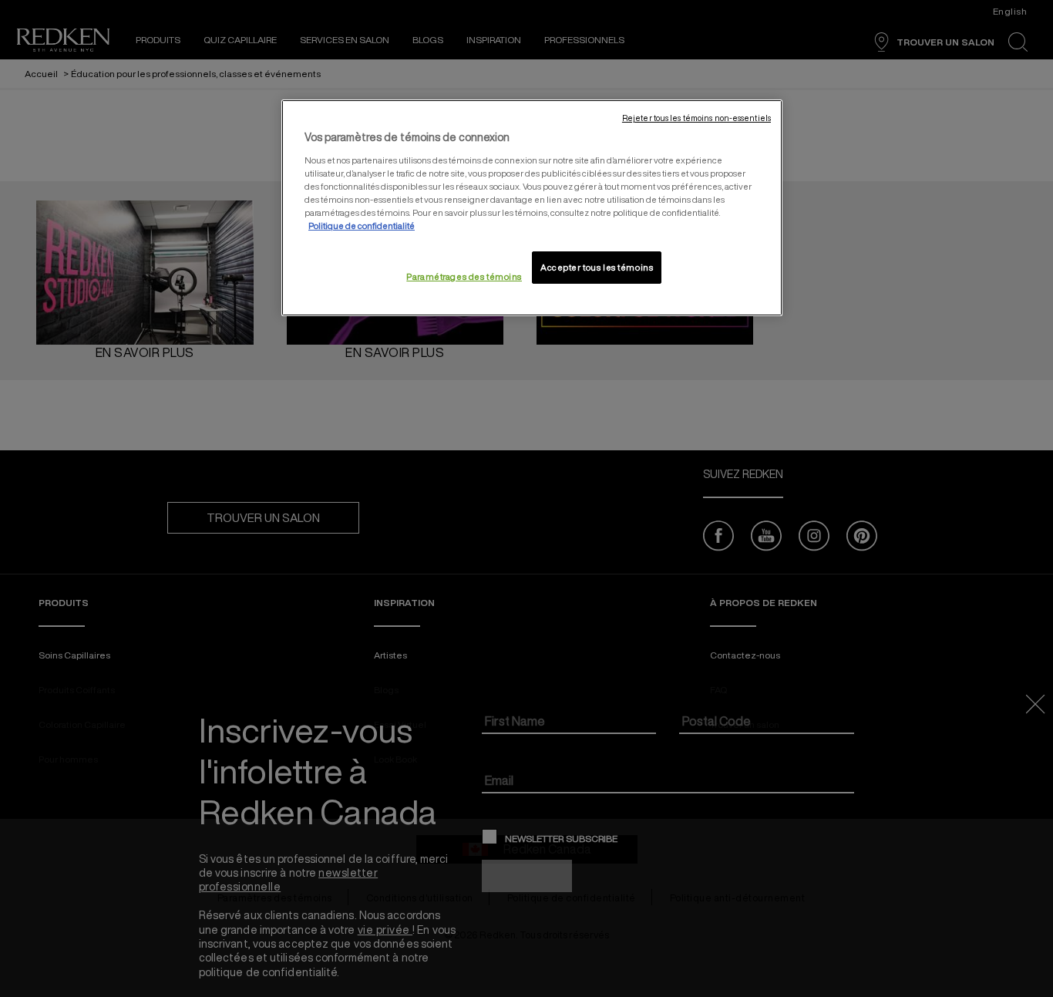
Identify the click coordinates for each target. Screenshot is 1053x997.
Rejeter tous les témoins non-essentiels (696, 118)
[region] (531, 207)
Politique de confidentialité (361, 225)
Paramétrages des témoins (464, 276)
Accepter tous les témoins (596, 267)
